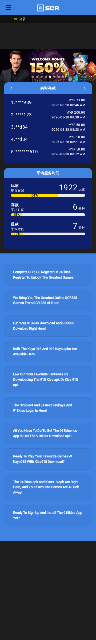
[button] (33, 77)
